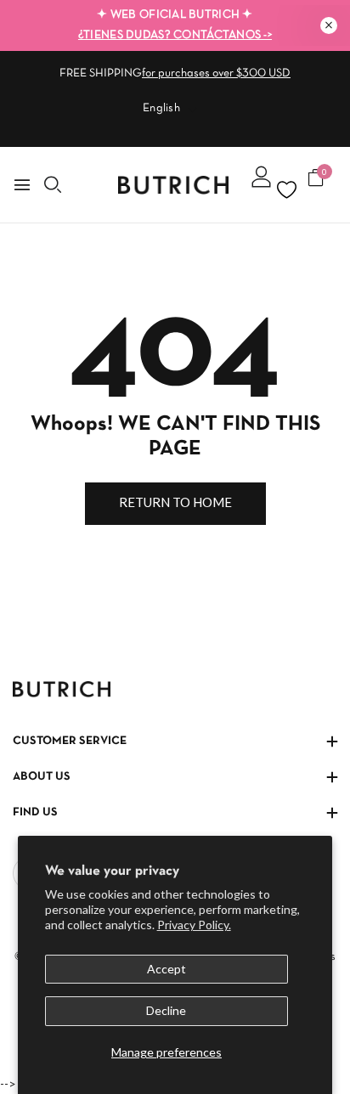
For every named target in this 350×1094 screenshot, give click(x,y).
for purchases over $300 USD (216, 73)
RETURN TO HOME (175, 502)
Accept (166, 968)
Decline (166, 1010)
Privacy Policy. (194, 924)
